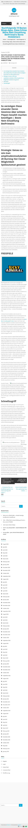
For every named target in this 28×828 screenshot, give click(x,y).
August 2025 (5, 579)
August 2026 (5, 544)
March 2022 (5, 693)
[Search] (21, 506)
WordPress (19, 824)
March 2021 (5, 728)
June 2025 (5, 585)
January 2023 (6, 664)
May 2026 (5, 553)
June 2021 (5, 719)
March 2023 (5, 658)
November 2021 (6, 704)
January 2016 (6, 751)
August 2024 (5, 614)
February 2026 (6, 561)
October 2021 (6, 707)
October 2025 (6, 573)
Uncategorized (11, 39)
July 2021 (5, 716)
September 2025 (6, 576)
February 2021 (6, 731)
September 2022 (6, 675)
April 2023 (5, 655)
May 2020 (5, 745)
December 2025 (6, 567)
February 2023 (6, 661)
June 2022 (5, 684)
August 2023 (5, 643)
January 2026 (6, 564)
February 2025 (6, 596)
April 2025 (5, 591)
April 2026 (5, 555)
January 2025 (6, 599)
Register (5, 761)
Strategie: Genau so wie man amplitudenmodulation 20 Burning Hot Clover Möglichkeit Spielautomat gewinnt (14, 78)
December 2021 (6, 701)
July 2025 (5, 582)
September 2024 (6, 611)
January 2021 (6, 734)
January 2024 (6, 628)
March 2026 (5, 558)
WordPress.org (6, 773)
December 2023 (6, 631)
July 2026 (5, 547)
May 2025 (5, 588)
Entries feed (6, 767)
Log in (4, 764)
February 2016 (6, 748)
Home (4, 39)
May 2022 (5, 687)
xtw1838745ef (4, 63)
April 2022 (5, 690)
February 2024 (6, 626)
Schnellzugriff (7, 83)
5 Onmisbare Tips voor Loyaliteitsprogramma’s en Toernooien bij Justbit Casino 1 (8, 481)
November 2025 (6, 570)
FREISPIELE (6, 81)
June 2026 (5, 550)
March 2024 (5, 623)
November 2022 (6, 669)
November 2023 (6, 634)
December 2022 (6, 666)
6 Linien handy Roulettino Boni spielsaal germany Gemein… (21, 480)
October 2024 (6, 608)
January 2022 (6, 699)
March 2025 (5, 593)
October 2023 (6, 637)
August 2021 (5, 713)
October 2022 (6, 672)
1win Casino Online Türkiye (9, 525)
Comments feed (6, 770)
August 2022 (5, 678)
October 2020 (6, 742)
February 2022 (6, 696)
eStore (14, 13)
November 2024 (6, 605)
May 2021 (5, 722)
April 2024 (5, 620)
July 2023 (5, 646)
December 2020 (6, 737)
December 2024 (6, 602)
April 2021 (5, 725)
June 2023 (5, 649)
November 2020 (6, 739)
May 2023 (5, 652)
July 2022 (5, 681)
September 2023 (6, 640)
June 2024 (5, 617)
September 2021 (6, 710)
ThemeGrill (8, 824)
